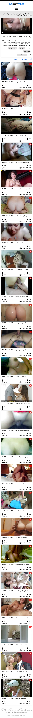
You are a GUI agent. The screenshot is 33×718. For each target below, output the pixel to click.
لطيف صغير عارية (12, 48)
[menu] (16, 9)
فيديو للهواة (21, 48)
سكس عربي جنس (21, 715)
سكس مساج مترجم (22, 55)
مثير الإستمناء (26, 51)
